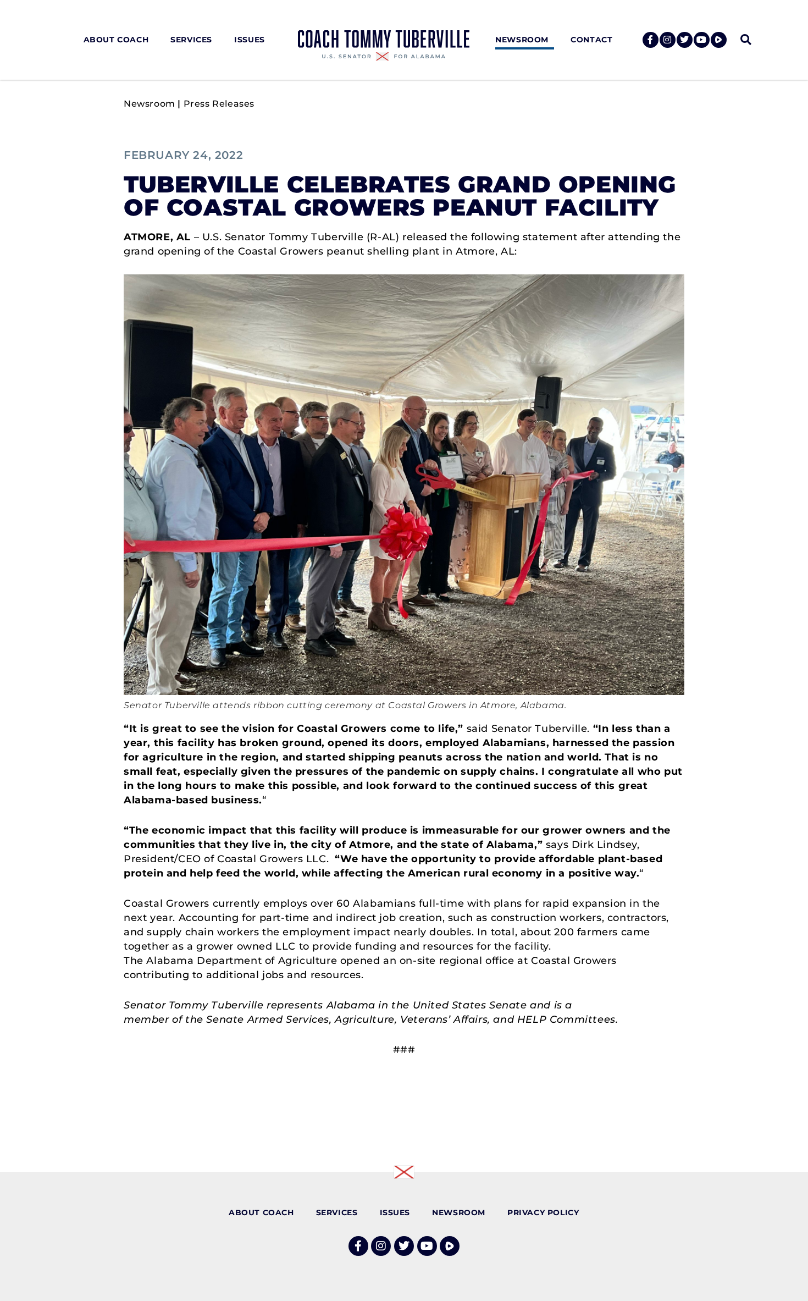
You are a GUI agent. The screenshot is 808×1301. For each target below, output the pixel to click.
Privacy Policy (543, 1212)
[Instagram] (668, 40)
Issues (249, 40)
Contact (591, 40)
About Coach (116, 40)
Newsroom (522, 40)
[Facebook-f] (650, 40)
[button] (746, 40)
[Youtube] (702, 40)
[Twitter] (685, 40)
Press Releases (219, 103)
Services (191, 40)
